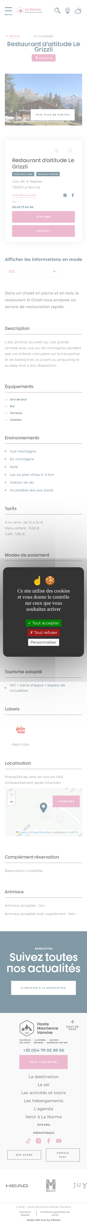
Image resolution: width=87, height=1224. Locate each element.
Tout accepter (45, 623)
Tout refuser (45, 632)
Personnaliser (43, 642)
